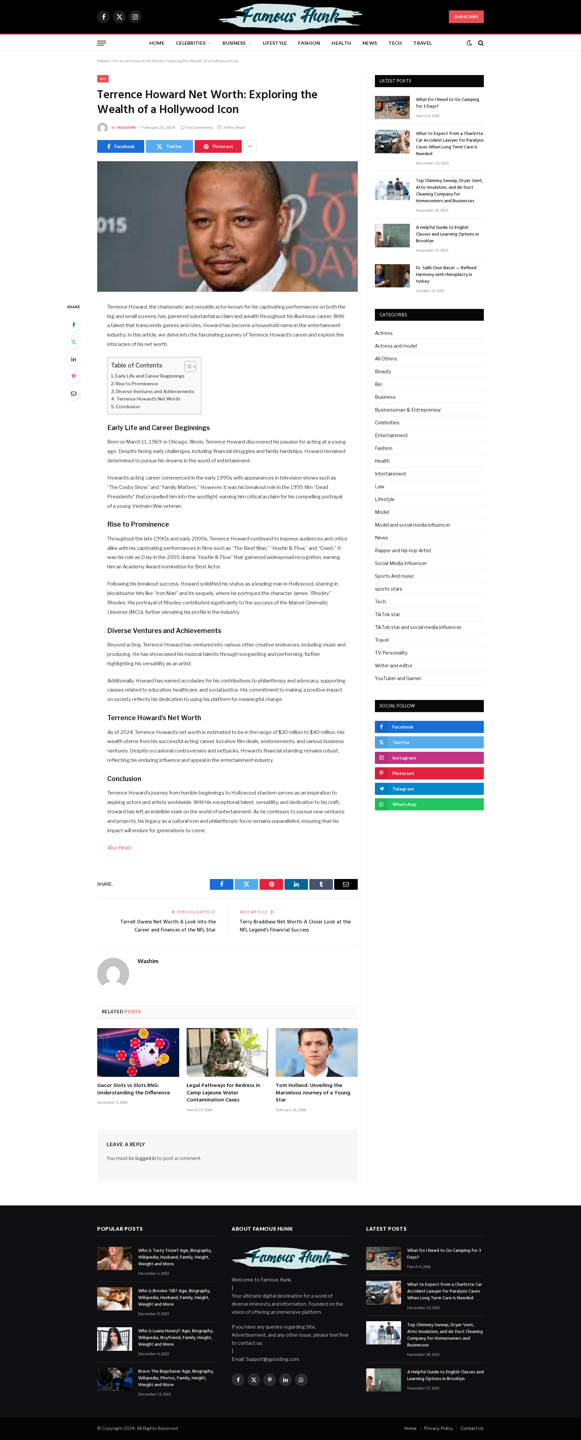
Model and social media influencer (413, 525)
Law (379, 486)
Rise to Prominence (137, 383)
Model (382, 512)
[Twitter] (73, 342)
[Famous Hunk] (290, 17)
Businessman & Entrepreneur (408, 410)
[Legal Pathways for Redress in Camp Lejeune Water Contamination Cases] (228, 1052)
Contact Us (472, 1428)
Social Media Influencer (401, 563)
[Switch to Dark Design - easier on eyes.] (469, 43)
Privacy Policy (438, 1428)
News (369, 43)
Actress (384, 333)
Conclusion (128, 406)
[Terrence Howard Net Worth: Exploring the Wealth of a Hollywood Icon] (227, 226)
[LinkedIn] (73, 359)
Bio (103, 79)
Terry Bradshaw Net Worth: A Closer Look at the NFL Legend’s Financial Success (295, 926)
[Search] (480, 43)
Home (156, 43)
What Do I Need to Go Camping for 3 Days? (447, 103)
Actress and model (396, 346)
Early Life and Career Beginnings (150, 376)
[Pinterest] (73, 376)
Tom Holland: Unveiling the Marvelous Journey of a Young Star (313, 1093)
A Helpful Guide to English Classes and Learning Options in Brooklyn (447, 234)
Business (234, 43)
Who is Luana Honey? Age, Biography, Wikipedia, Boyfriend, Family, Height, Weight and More (176, 1338)
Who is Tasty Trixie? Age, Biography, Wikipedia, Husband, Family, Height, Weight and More (175, 1258)
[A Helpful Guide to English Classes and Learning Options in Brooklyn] (392, 235)
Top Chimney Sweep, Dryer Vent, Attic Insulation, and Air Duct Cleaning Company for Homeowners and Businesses (449, 191)
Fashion (309, 43)
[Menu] (101, 43)
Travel (422, 43)
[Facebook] (73, 324)
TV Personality (391, 653)
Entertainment (391, 435)
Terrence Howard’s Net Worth (148, 398)
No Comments (200, 127)
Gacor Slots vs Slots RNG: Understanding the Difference (133, 1089)
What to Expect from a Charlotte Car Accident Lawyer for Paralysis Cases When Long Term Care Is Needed (450, 144)
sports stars (388, 589)
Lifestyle (275, 43)
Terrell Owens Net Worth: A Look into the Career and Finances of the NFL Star (168, 926)
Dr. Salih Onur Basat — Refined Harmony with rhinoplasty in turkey (446, 275)
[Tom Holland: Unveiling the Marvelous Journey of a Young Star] (317, 1052)
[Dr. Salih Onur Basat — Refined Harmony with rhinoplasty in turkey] (392, 275)
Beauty (383, 371)
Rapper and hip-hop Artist (403, 550)
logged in (145, 1158)
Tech (395, 43)
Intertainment (390, 474)
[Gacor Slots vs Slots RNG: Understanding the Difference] (138, 1052)
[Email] (73, 393)
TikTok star (387, 614)
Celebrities (190, 43)
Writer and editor (394, 665)
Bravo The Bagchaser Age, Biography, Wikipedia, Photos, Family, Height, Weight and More (176, 1378)
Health (341, 43)
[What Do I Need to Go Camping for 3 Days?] (392, 107)
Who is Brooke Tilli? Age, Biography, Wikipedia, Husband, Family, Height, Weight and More (174, 1298)
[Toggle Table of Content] (186, 366)
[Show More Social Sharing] (250, 146)
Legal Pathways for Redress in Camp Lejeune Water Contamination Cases (223, 1093)
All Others (386, 358)
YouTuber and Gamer (398, 678)
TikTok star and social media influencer (418, 627)
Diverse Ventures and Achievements (155, 391)
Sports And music (394, 576)
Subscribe (466, 16)
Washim (126, 127)
